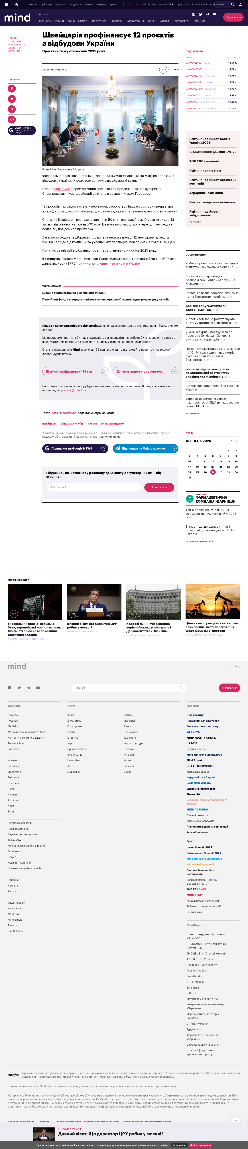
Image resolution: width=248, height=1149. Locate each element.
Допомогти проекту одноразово (140, 371)
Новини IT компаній (19, 863)
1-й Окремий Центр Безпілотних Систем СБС (206, 946)
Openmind (61, 4)
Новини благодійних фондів (24, 868)
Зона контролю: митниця (203, 726)
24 (189, 472)
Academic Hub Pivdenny (202, 965)
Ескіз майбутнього (199, 783)
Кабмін (92, 424)
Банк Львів (193, 988)
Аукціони (101, 4)
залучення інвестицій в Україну (116, 263)
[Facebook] (193, 14)
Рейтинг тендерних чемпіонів (212, 202)
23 (236, 467)
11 (197, 461)
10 (189, 461)
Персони (13, 880)
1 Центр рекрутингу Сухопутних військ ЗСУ (206, 936)
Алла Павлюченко (63, 413)
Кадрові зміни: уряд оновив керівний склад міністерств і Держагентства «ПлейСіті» (148, 627)
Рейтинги (13, 777)
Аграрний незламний (206, 193)
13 (213, 461)
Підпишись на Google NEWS (71, 448)
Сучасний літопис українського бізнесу (207, 802)
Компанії (13, 886)
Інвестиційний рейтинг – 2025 (213, 152)
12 (205, 461)
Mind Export (194, 760)
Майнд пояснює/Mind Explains (26, 846)
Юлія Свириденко (112, 424)
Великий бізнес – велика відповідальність (202, 882)
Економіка (73, 760)
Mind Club (133, 4)
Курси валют (15, 908)
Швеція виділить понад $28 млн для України (74, 293)
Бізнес (82, 21)
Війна (71, 21)
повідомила (63, 189)
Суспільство (15, 41)
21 (220, 467)
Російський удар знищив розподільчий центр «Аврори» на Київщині (210, 280)
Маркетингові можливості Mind (27, 732)
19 (205, 467)
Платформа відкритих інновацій (207, 827)
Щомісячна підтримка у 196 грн (69, 371)
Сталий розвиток (198, 815)
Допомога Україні (72, 424)
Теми (11, 811)
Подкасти (75, 4)
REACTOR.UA (217, 4)
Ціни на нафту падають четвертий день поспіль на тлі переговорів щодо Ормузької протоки (212, 627)
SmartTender (194, 976)
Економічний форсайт (201, 789)
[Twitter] (200, 14)
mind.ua (138, 1086)
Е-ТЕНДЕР (192, 993)
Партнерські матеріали (22, 834)
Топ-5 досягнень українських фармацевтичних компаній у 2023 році (211, 513)
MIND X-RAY (195, 895)
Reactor (12, 925)
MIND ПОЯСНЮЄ (198, 810)
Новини (33, 4)
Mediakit (13, 726)
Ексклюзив (14, 851)
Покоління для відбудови (203, 721)
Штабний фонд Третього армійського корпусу (201, 1052)
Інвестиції (116, 21)
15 (228, 461)
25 (197, 472)
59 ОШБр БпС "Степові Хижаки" (206, 953)
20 (213, 467)
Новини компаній (18, 829)
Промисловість (76, 749)
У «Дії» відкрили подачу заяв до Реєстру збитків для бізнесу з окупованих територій (209, 336)
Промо (12, 857)
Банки (152, 21)
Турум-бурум (194, 1029)
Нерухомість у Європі (201, 777)
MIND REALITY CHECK (201, 738)
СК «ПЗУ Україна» (197, 1024)
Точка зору (14, 840)
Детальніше (179, 1145)
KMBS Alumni (199, 4)
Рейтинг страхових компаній (204, 906)
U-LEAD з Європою (200, 766)
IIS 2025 (192, 743)
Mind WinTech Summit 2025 (204, 755)
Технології (130, 738)
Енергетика (98, 21)
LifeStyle (200, 21)
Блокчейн (129, 766)
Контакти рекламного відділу (25, 738)
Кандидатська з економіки (203, 901)
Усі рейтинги (195, 222)
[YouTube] (214, 14)
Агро (70, 743)
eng (46, 14)
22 (228, 467)
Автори (12, 891)
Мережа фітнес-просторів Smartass (203, 1016)
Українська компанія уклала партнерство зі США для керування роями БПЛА (212, 402)
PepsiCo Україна (197, 971)
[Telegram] (207, 14)
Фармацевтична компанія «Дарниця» (202, 1037)
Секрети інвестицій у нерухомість (200, 872)
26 (205, 472)
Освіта (164, 21)
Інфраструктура (17, 45)
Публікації (46, 4)
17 (189, 467)
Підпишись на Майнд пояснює (144, 448)
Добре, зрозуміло (200, 1145)
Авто (70, 766)
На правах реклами (20, 823)
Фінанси (129, 755)
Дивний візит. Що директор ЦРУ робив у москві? (111, 1134)
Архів (113, 4)
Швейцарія (49, 424)
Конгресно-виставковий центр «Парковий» (205, 1006)
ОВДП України (194, 51)
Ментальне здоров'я (199, 772)
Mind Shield (15, 920)
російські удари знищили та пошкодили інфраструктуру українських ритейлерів (207, 373)
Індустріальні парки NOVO (203, 999)
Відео (11, 789)
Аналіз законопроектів (200, 821)
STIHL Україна (195, 982)
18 (197, 467)
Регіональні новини (50, 21)
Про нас (13, 715)
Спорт (127, 772)
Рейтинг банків (196, 749)
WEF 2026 (193, 732)
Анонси (88, 4)
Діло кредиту (195, 715)
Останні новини (196, 255)
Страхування (136, 21)
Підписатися (233, 17)
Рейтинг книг (194, 912)
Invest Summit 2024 (199, 847)
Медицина (14, 51)
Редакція (13, 721)
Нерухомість (181, 21)
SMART (197, 889)
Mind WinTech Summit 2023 (204, 859)
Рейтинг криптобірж (205, 170)
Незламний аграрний (200, 864)
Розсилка (13, 749)
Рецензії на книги (197, 832)
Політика (129, 749)
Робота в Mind (16, 743)
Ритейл (128, 760)
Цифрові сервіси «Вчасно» (203, 1045)
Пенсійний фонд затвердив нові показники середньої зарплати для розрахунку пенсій (105, 299)
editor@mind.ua (75, 390)
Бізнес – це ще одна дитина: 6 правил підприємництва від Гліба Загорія (210, 530)
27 (213, 472)
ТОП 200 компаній (204, 161)
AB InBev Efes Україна (200, 959)
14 (220, 461)
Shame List (193, 794)
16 (236, 461)
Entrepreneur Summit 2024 (204, 853)
